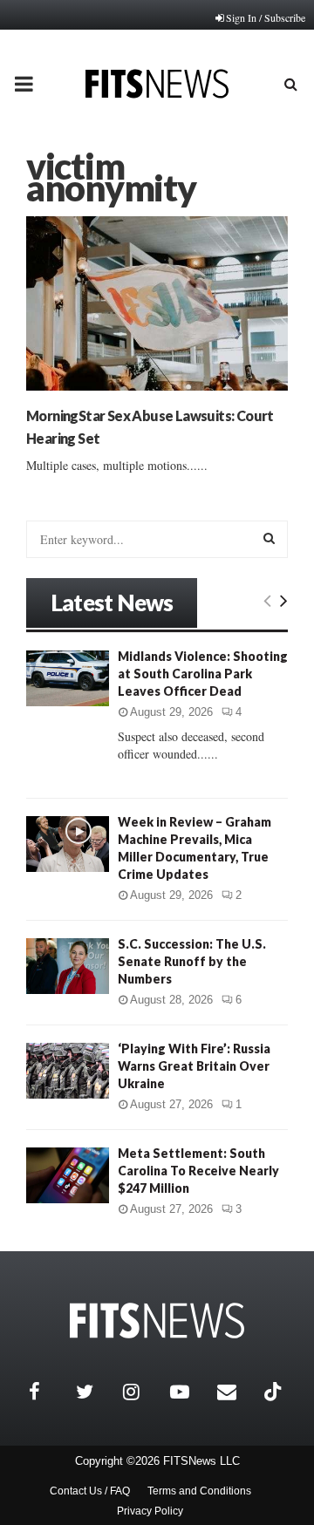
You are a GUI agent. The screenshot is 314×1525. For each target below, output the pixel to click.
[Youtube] (189, 1391)
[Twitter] (95, 1391)
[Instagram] (142, 1391)
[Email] (236, 1391)
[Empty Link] (267, 599)
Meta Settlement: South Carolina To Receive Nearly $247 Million (198, 1170)
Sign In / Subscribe (265, 17)
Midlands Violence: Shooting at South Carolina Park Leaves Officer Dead (203, 673)
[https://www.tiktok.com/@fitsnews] (274, 1391)
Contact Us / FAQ (90, 1491)
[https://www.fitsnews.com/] (157, 1320)
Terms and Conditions (199, 1491)
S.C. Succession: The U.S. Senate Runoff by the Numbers (192, 961)
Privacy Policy (150, 1511)
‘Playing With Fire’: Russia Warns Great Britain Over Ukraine (194, 1066)
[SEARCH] (269, 538)
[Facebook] (48, 1391)
